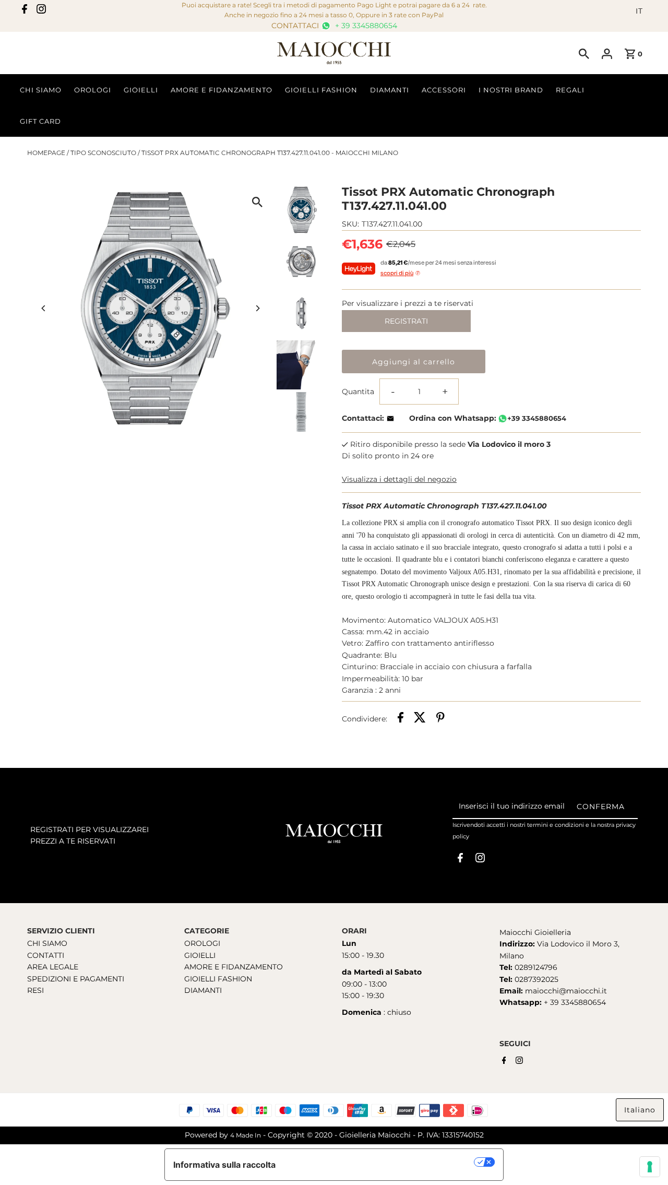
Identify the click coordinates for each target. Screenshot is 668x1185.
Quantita (358, 391)
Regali (570, 90)
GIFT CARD (40, 121)
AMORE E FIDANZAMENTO (233, 966)
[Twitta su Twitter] (420, 719)
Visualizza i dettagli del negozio (399, 479)
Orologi (92, 90)
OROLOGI (202, 943)
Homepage (46, 153)
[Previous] (44, 308)
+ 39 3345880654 (365, 25)
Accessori (444, 90)
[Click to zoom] (257, 202)
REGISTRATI (406, 321)
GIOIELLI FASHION (218, 978)
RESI (35, 990)
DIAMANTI (203, 990)
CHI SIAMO (47, 943)
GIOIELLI (200, 955)
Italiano (639, 1110)
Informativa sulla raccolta (224, 1164)
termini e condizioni (555, 824)
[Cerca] (584, 53)
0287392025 (535, 979)
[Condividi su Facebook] (400, 719)
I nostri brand (511, 90)
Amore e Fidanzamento (221, 90)
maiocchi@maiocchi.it (566, 991)
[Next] (257, 308)
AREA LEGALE (52, 966)
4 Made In (245, 1135)
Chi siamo (41, 90)
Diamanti (389, 90)
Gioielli (141, 90)
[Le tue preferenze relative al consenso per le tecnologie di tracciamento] (650, 1167)
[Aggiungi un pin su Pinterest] (440, 719)
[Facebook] (24, 11)
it (639, 11)
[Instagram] (41, 11)
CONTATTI (45, 955)
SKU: (350, 224)
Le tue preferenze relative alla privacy (380, 1162)
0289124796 (534, 967)
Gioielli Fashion (321, 90)
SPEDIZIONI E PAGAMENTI (75, 978)
